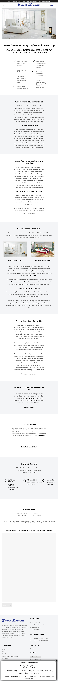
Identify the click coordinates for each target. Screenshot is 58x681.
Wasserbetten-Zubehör (31, 400)
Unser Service (5, 654)
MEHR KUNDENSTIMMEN (29, 446)
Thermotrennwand (12, 273)
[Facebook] (30, 648)
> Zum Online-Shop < (29, 407)
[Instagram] (33, 648)
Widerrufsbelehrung (35, 659)
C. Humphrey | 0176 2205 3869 (40, 638)
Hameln (29, 138)
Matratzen (33, 398)
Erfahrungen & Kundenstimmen (10, 656)
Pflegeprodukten (32, 275)
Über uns (4, 651)
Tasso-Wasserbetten (15, 260)
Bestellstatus (5, 659)
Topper (41, 398)
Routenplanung (7, 605)
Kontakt (4, 649)
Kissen (28, 398)
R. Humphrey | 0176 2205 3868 (40, 641)
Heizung (28, 271)
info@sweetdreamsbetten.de (34, 482)
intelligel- (23, 282)
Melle (23, 138)
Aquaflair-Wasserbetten (43, 260)
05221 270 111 (31, 484)
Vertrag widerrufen (35, 657)
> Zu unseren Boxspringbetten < (29, 374)
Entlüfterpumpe (36, 271)
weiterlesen (41, 435)
